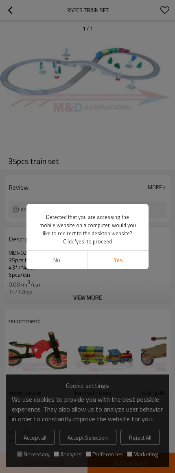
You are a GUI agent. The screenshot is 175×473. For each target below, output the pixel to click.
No (56, 260)
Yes (118, 260)
